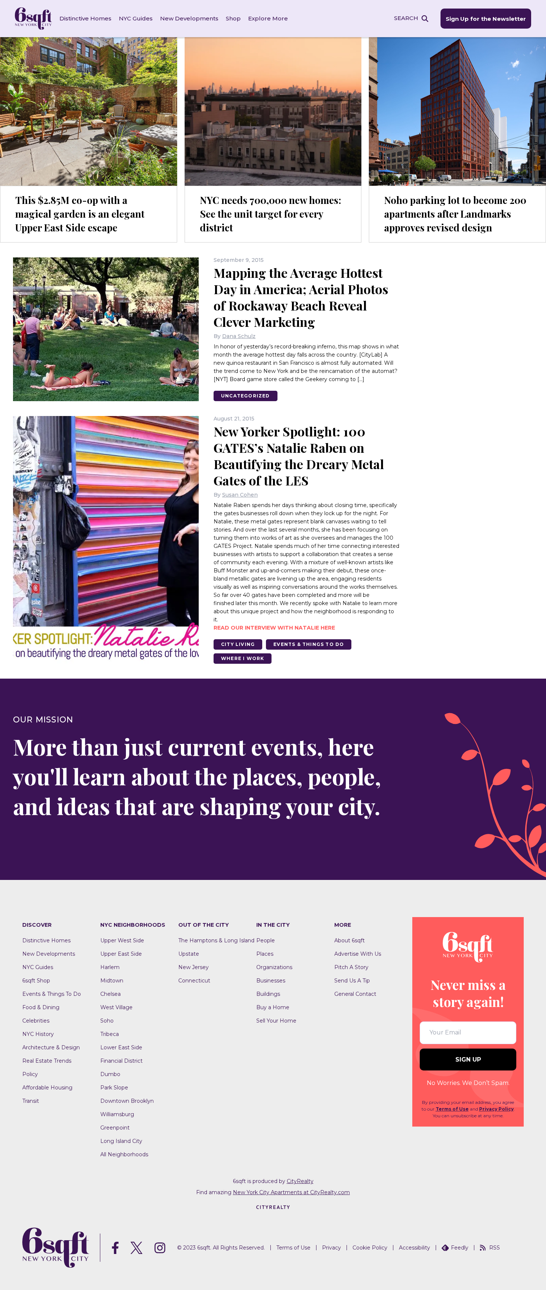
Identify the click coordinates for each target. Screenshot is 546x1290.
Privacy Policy (496, 1109)
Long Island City (121, 1141)
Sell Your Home (276, 1020)
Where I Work (242, 658)
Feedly (459, 1247)
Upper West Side (122, 940)
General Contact (355, 994)
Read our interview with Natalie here (274, 627)
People (265, 940)
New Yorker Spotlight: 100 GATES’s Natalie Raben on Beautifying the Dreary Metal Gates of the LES (299, 456)
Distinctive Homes (85, 18)
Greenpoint (115, 1127)
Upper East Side (121, 954)
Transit (30, 1101)
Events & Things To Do (308, 644)
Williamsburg (117, 1114)
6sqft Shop (36, 980)
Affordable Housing (47, 1087)
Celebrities (35, 1020)
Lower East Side (121, 1047)
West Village (116, 1007)
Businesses (270, 980)
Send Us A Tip (352, 980)
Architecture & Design (51, 1047)
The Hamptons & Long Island (216, 940)
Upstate (188, 954)
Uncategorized (245, 396)
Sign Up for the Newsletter (486, 18)
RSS (494, 1247)
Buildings (268, 994)
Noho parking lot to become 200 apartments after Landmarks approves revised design (455, 214)
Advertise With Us (357, 954)
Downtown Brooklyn (127, 1101)
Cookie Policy (369, 1247)
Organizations (274, 967)
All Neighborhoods (124, 1154)
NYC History (38, 1034)
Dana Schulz (239, 336)
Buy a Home (272, 1007)
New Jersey (193, 967)
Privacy (331, 1247)
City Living (238, 644)
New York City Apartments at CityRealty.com (291, 1192)
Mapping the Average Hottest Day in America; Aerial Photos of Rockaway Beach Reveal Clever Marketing (301, 297)
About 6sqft (349, 940)
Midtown (111, 980)
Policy (30, 1074)
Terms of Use (452, 1109)
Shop (233, 18)
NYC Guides (136, 18)
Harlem (110, 967)
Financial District (121, 1060)
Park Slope (114, 1087)
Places (264, 954)
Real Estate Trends (46, 1060)
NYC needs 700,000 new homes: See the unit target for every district (270, 214)
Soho (107, 1020)
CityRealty (300, 1181)
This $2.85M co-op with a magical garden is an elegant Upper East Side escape (79, 214)
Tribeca (109, 1034)
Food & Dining (40, 1007)
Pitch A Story (351, 967)
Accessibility (414, 1247)
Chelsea (110, 994)
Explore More (268, 18)
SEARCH (406, 18)
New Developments (189, 18)
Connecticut (194, 980)
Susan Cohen (240, 494)
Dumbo (110, 1074)
